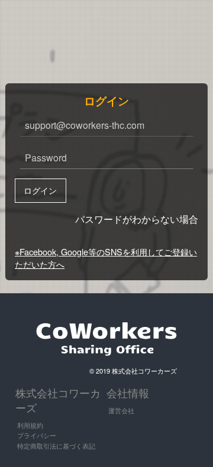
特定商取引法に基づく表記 (56, 445)
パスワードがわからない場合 (136, 219)
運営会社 (121, 410)
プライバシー (36, 435)
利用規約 (30, 425)
